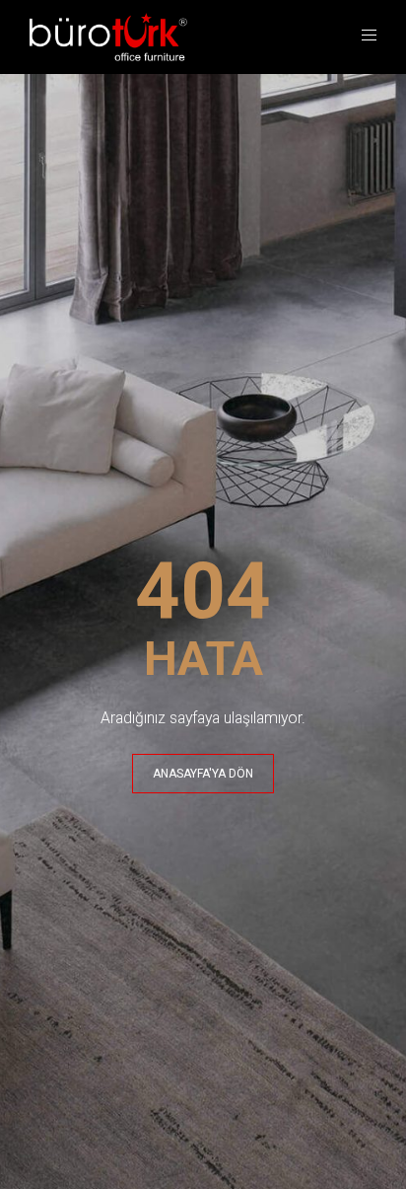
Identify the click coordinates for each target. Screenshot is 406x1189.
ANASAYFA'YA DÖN (203, 773)
